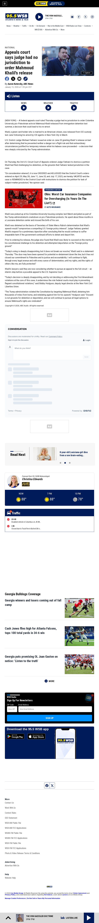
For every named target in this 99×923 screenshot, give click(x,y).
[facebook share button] (7, 79)
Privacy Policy (10, 895)
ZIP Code (10, 705)
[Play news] (24, 108)
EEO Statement (11, 818)
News (9, 26)
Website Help (10, 878)
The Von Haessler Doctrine (54, 16)
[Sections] (5, 4)
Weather (16, 26)
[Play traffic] (74, 108)
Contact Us (9, 803)
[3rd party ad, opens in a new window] (23, 198)
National (10, 47)
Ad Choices (48, 895)
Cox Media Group (16, 893)
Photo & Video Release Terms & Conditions (22, 853)
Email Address (23, 705)
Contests (87, 26)
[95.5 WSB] (49, 3)
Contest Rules (10, 813)
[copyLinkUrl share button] (25, 79)
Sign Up (49, 718)
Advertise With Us (51, 30)
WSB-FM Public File (13, 843)
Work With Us (10, 808)
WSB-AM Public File (13, 823)
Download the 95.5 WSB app (28, 729)
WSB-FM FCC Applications (15, 848)
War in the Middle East (56, 26)
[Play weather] (48, 108)
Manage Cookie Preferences (15, 898)
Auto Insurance (53, 207)
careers (65, 895)
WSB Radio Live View (73, 26)
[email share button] (19, 79)
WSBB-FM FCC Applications (16, 838)
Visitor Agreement (79, 893)
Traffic (24, 26)
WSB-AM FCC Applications (15, 828)
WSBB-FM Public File (13, 833)
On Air (31, 26)
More (62, 30)
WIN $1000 (38, 30)
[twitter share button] (13, 79)
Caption (86, 73)
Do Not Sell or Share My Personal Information (43, 898)
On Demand (40, 26)
